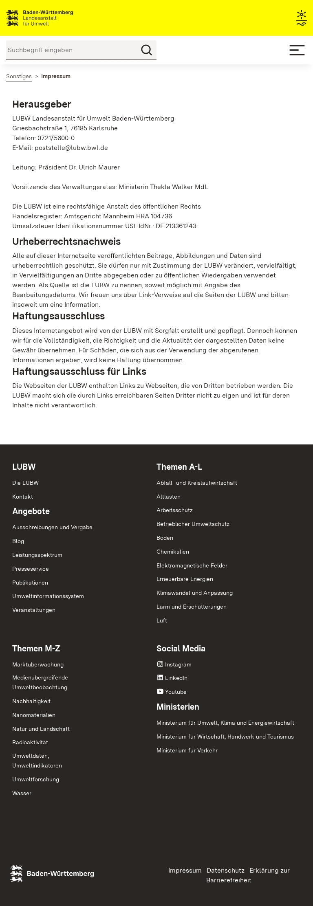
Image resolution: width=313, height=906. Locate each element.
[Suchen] (146, 50)
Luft (161, 620)
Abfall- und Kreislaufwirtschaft (196, 482)
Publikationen (30, 582)
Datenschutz (226, 870)
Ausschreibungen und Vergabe (52, 527)
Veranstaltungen (33, 610)
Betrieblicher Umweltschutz (192, 524)
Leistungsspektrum (37, 555)
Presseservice (30, 568)
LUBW (24, 467)
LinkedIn (176, 678)
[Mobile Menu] (297, 50)
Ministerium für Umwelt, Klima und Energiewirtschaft (225, 722)
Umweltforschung (35, 779)
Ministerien (177, 707)
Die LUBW (25, 482)
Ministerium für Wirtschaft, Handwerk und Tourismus (225, 736)
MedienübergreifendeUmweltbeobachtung (40, 682)
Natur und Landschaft (41, 729)
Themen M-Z (36, 648)
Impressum (185, 870)
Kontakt (22, 496)
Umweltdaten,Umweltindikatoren (37, 760)
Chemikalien (172, 551)
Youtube (176, 691)
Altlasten (168, 496)
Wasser (21, 793)
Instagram (178, 664)
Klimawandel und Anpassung (194, 592)
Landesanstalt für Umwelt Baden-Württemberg (54, 18)
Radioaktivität (30, 742)
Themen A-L (179, 467)
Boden (164, 537)
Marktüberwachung (38, 664)
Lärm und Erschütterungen (191, 606)
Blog (18, 541)
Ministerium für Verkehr (187, 750)
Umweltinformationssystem (48, 596)
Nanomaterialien (33, 715)
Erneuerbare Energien (184, 579)
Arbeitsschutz (174, 510)
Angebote (31, 511)
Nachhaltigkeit (31, 701)
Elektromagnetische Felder (191, 565)
